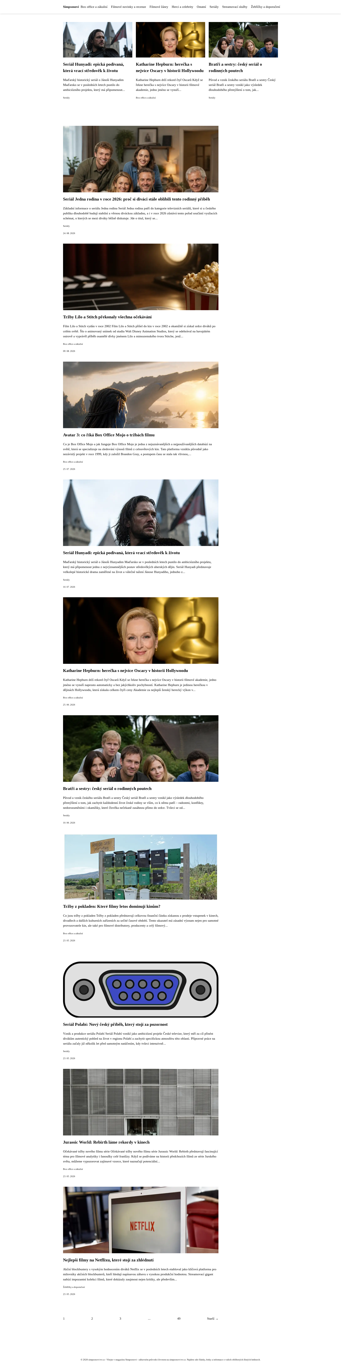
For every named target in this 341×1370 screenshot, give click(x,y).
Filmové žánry (159, 7)
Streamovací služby (234, 7)
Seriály (214, 7)
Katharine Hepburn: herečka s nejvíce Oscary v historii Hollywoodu (125, 670)
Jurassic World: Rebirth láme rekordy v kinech (106, 1142)
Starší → (212, 1318)
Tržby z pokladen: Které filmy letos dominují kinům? (111, 906)
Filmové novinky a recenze (128, 7)
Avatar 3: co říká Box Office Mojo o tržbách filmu (109, 435)
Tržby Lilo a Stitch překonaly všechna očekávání (107, 317)
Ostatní (201, 7)
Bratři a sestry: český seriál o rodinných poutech (107, 788)
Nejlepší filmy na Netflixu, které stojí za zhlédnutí (108, 1260)
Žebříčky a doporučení (265, 7)
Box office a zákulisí (94, 7)
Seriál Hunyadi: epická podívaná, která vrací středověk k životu (121, 552)
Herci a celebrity (182, 7)
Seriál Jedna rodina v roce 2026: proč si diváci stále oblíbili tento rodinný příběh (136, 199)
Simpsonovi (71, 7)
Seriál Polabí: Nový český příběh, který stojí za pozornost (115, 1024)
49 (178, 1318)
